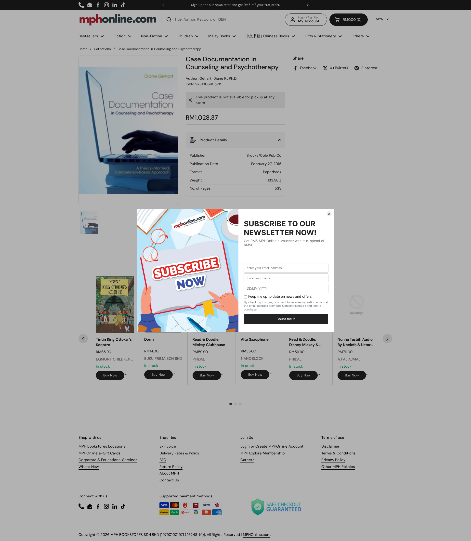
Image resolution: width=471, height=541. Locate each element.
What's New (88, 466)
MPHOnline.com (256, 534)
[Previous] (83, 338)
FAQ (162, 459)
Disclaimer (330, 446)
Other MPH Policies (338, 466)
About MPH (169, 473)
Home (82, 49)
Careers (247, 459)
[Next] (387, 338)
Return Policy (171, 466)
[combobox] (221, 19)
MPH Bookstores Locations (101, 446)
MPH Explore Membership (262, 453)
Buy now (110, 375)
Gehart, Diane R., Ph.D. (218, 78)
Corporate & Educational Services (107, 459)
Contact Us (169, 480)
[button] (348, 19)
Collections (102, 49)
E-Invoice (167, 446)
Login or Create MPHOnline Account (271, 446)
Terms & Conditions (338, 453)
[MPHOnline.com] (117, 19)
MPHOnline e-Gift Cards (99, 453)
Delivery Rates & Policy (179, 453)
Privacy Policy (333, 459)
